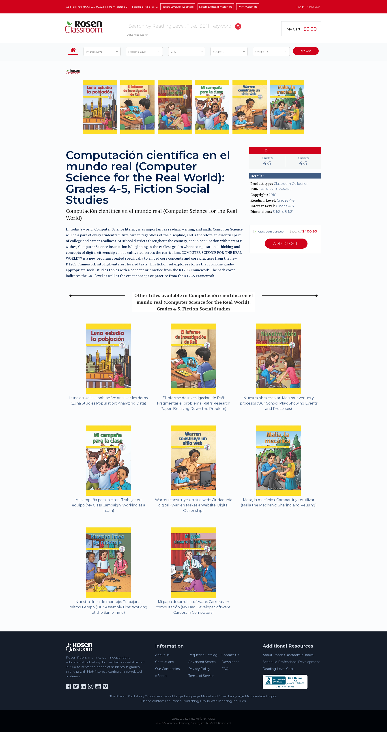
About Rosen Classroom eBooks (288, 655)
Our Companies (167, 669)
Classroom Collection (287, 231)
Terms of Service (201, 676)
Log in (301, 7)
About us (162, 655)
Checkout (313, 7)
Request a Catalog (202, 655)
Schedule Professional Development (291, 662)
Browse (306, 51)
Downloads (230, 662)
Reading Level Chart (279, 669)
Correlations (164, 662)
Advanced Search (137, 34)
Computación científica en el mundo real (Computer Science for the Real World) (151, 214)
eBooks (161, 676)
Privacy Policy (199, 669)
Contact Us (230, 655)
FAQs (225, 669)
